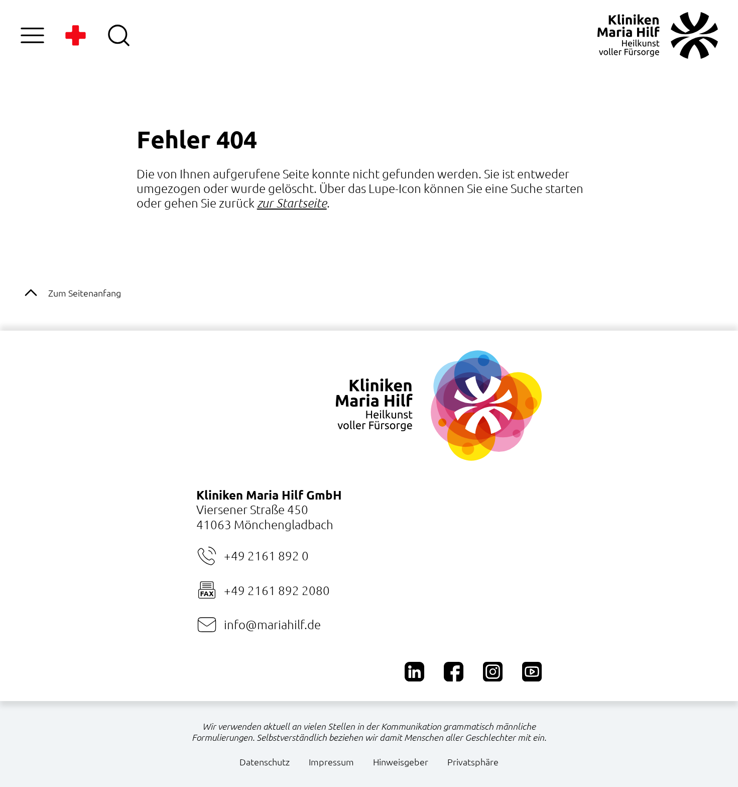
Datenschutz (264, 761)
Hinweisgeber (400, 761)
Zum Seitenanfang (84, 293)
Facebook (453, 671)
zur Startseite (292, 202)
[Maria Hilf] (657, 35)
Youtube (532, 671)
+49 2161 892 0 (266, 555)
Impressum (331, 761)
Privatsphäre (473, 761)
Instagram (493, 671)
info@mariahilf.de (272, 624)
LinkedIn (414, 671)
